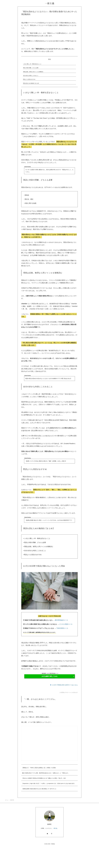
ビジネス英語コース (65, 624)
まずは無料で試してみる (49, 676)
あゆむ (49, 824)
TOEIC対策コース (62, 628)
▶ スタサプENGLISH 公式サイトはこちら (64, 685)
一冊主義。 (55, 828)
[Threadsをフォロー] (52, 834)
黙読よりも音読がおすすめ (29, 79)
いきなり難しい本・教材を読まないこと (32, 64)
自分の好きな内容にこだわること (30, 75)
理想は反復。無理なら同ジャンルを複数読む (33, 71)
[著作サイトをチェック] (47, 834)
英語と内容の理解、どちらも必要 (30, 67)
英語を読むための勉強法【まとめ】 (31, 83)
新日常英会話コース (61, 620)
